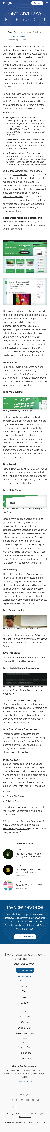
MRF (43, 1122)
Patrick (32, 46)
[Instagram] (27, 1099)
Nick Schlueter (34, 93)
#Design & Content (16, 36)
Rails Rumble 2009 (26, 53)
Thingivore (14, 832)
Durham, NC (28, 1114)
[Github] (17, 1099)
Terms (30, 1122)
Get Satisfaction (24, 483)
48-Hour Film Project (15, 796)
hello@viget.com (25, 976)
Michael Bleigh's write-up (16, 828)
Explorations (25, 1052)
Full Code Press (12, 801)
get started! (16, 228)
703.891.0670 (25, 980)
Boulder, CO (39, 1114)
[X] (12, 1099)
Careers (25, 1022)
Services (25, 997)
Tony (25, 46)
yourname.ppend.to (13, 196)
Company (25, 1016)
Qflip (10, 101)
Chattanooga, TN (25, 1117)
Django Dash (11, 791)
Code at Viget (25, 1058)
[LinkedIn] (32, 1099)
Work (25, 991)
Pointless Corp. (25, 1047)
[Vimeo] (37, 1099)
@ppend (7, 181)
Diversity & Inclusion (25, 1033)
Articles (25, 1002)
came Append (20, 174)
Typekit (43, 468)
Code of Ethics (25, 1027)
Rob (43, 46)
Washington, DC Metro (14, 1114)
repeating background (14, 603)
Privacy (37, 1122)
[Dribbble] (22, 1099)
